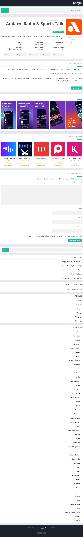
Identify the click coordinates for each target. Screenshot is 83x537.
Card (78, 369)
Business (77, 365)
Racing (78, 471)
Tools (78, 500)
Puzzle (78, 467)
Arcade (78, 340)
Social (78, 488)
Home (62, 20)
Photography (75, 459)
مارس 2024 (78, 317)
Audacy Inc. (60, 44)
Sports (78, 492)
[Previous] (80, 115)
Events (78, 402)
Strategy (77, 496)
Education (76, 389)
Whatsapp (7, 55)
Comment (78, 183)
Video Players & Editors (72, 512)
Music (78, 438)
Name (79, 208)
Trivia (78, 508)
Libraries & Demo (74, 422)
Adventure (76, 336)
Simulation (76, 484)
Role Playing (76, 475)
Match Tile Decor (76, 274)
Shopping (77, 480)
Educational (76, 393)
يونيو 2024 (79, 304)
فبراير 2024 (78, 321)
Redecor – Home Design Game (72, 270)
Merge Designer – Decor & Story (72, 262)
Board (78, 356)
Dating (78, 385)
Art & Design (76, 344)
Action (78, 332)
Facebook (57, 55)
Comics (77, 377)
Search (5, 250)
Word (78, 521)
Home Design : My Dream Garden (71, 278)
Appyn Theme (45, 528)
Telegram (19, 55)
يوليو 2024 (79, 300)
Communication (75, 381)
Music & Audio (53, 20)
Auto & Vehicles (75, 348)
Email (79, 218)
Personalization (75, 455)
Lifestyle (77, 426)
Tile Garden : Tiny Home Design (72, 266)
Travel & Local (75, 504)
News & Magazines (74, 447)
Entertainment (75, 397)
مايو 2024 (79, 309)
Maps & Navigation (74, 430)
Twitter (45, 55)
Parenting (77, 451)
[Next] (2, 115)
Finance (77, 406)
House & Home (75, 418)
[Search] (5, 10)
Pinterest (32, 55)
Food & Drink (76, 410)
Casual (78, 373)
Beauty (77, 352)
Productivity (76, 463)
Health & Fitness (74, 414)
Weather (77, 516)
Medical (77, 434)
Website (79, 227)
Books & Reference (74, 361)
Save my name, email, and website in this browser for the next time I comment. (54, 236)
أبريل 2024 (78, 313)
